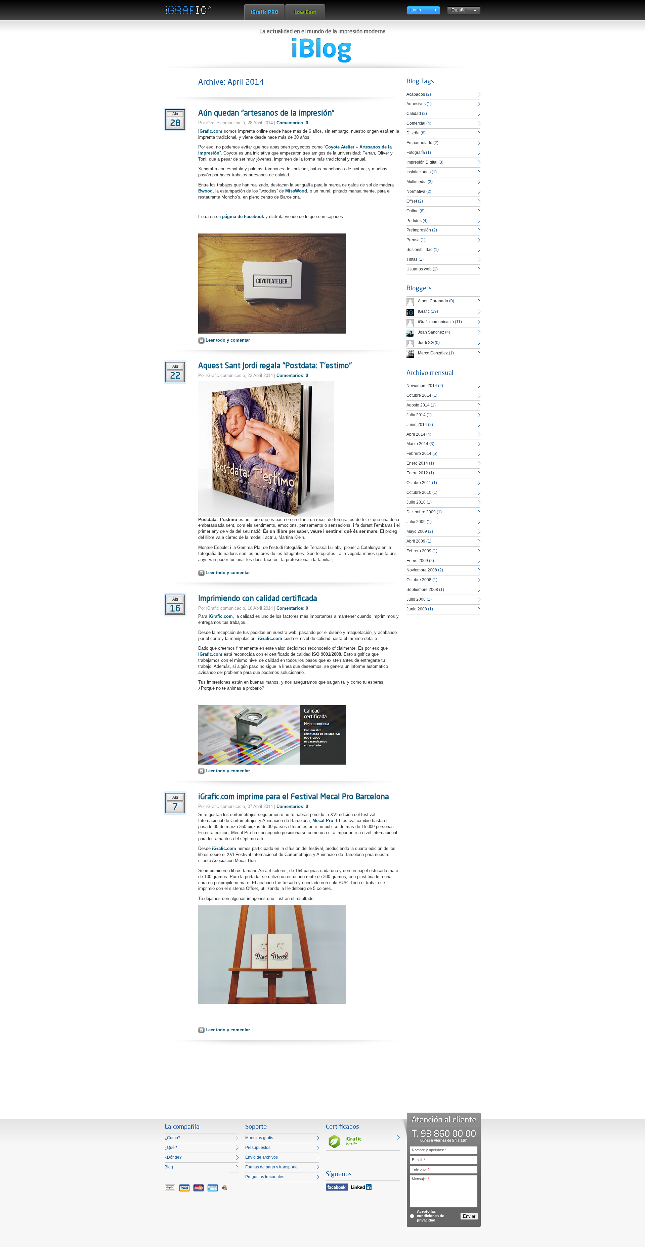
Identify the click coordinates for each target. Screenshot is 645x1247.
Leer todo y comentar (228, 340)
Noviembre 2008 (421, 570)
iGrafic (424, 311)
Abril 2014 (415, 434)
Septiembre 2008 (422, 589)
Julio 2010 (416, 502)
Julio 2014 (416, 415)
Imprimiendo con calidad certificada (257, 598)
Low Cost (305, 12)
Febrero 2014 (418, 453)
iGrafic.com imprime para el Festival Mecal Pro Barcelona (293, 796)
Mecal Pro (322, 820)
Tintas (412, 259)
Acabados (415, 94)
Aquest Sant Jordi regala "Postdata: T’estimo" (275, 365)
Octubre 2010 (418, 492)
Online (412, 211)
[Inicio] (188, 10)
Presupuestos (257, 1147)
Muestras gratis (259, 1137)
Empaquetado (419, 142)
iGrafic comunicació (436, 321)
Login (416, 10)
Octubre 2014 (418, 395)
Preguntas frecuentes (264, 1176)
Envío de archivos (261, 1157)
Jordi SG (426, 342)
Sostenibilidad (419, 249)
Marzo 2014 (417, 443)
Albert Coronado (433, 301)
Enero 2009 (417, 560)
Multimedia (416, 181)
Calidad (413, 113)
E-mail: (418, 1160)
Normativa (415, 191)
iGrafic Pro (264, 12)
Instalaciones (418, 172)
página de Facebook (243, 216)
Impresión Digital (421, 162)
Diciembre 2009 (421, 512)
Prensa (413, 240)
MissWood (296, 191)
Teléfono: (420, 1169)
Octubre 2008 (418, 579)
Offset (411, 201)
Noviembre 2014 (421, 385)
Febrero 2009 (418, 551)
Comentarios (289, 122)
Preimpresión (418, 230)
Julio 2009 (416, 521)
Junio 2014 (416, 424)
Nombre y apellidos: (429, 1150)
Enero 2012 (417, 473)
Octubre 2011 (418, 482)
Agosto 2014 (418, 405)
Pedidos (414, 220)
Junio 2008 (416, 609)
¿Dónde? (173, 1157)
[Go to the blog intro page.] (321, 50)
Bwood (205, 191)
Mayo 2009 (416, 531)
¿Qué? (171, 1147)
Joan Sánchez (431, 332)
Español (459, 10)
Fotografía (415, 152)
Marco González (433, 353)
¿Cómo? (172, 1137)
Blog (169, 1167)
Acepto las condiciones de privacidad (430, 1215)
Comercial (415, 123)
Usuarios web (419, 269)
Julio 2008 (416, 599)
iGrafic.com (210, 131)
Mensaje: (420, 1179)
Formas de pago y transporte (271, 1167)
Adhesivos (416, 103)
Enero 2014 (417, 463)
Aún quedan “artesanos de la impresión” (266, 112)
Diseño (413, 133)
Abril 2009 (415, 541)
